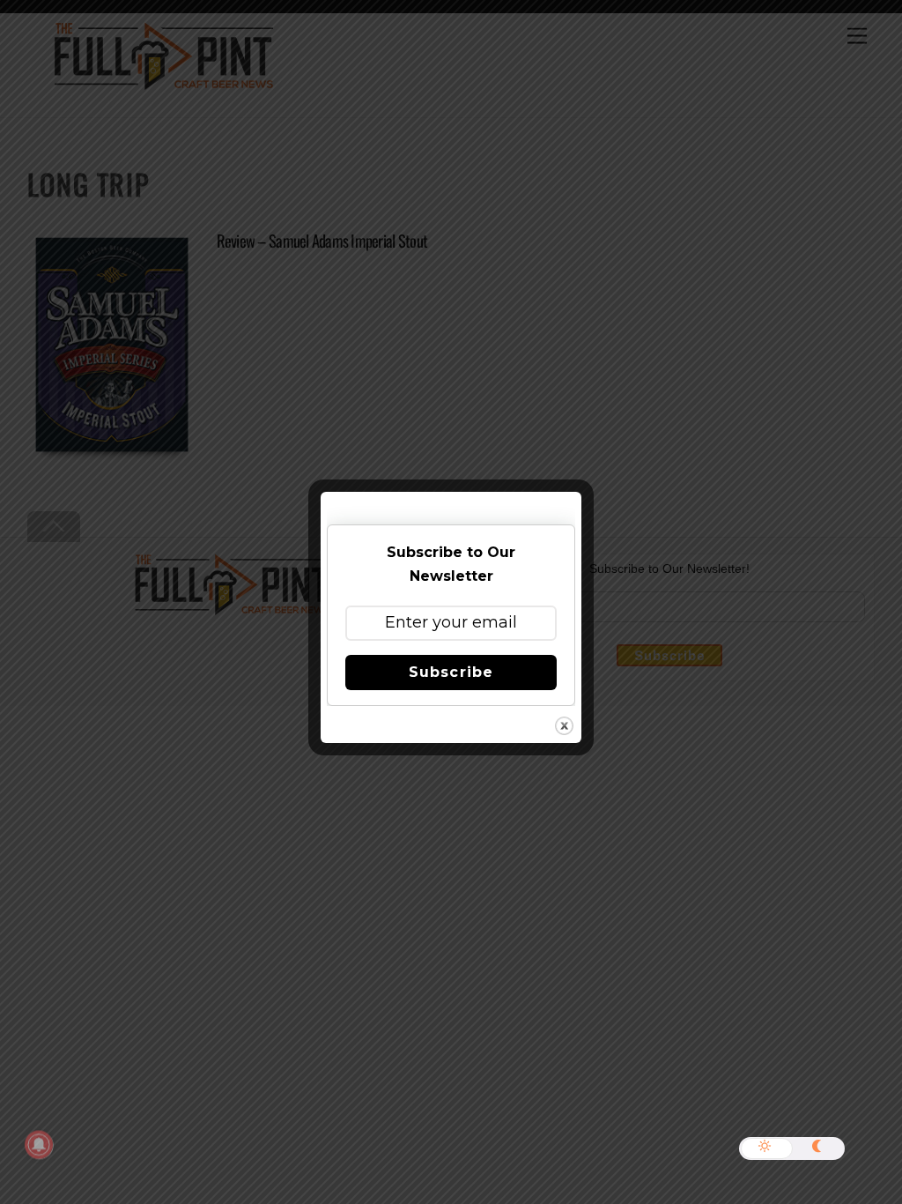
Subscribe (450, 672)
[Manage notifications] (39, 1145)
